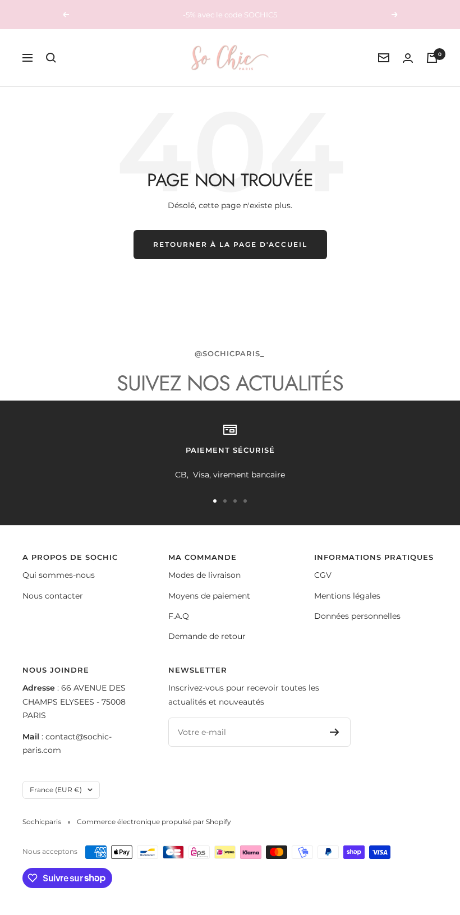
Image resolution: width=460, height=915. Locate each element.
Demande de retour (207, 636)
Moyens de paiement (209, 596)
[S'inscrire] (334, 732)
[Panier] (432, 58)
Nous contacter (52, 596)
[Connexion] (408, 58)
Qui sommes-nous (58, 575)
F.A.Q (178, 616)
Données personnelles (357, 616)
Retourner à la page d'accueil (230, 244)
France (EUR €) (56, 789)
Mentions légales (347, 596)
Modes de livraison (204, 575)
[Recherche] (51, 58)
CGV (323, 575)
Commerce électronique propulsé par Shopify (154, 821)
